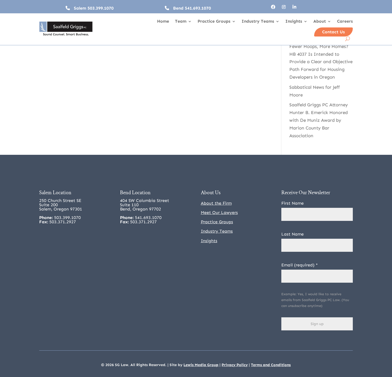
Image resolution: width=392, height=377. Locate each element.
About (319, 21)
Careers (345, 21)
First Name (292, 203)
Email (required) (299, 264)
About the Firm (216, 203)
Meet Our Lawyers (219, 212)
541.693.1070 (198, 8)
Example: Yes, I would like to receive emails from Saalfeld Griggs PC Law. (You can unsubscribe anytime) (315, 300)
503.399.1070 (100, 8)
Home (163, 21)
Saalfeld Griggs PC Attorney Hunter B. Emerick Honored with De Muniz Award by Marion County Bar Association (318, 120)
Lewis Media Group (200, 365)
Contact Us (333, 31)
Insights (293, 21)
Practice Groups (214, 21)
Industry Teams (258, 21)
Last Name (292, 234)
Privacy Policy (235, 365)
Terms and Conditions (271, 365)
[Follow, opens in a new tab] (273, 7)
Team (180, 21)
